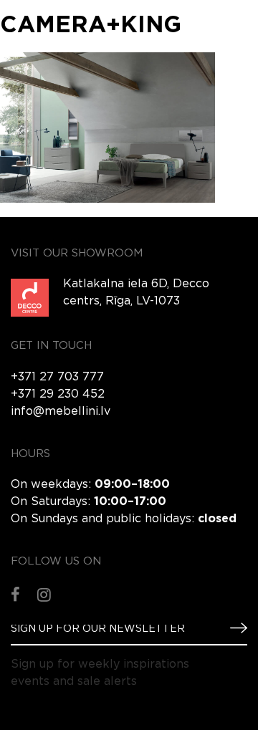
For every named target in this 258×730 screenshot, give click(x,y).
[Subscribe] (233, 628)
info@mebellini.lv (60, 411)
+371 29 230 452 (58, 394)
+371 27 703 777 (57, 377)
